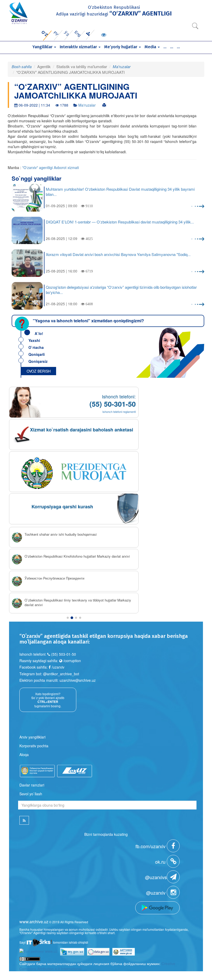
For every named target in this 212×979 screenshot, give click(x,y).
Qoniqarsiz (38, 361)
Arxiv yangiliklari (32, 737)
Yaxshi (34, 340)
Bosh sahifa (22, 66)
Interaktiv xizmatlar (79, 46)
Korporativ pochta (33, 745)
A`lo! (39, 333)
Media (151, 46)
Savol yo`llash (30, 793)
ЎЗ (66, 33)
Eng (78, 33)
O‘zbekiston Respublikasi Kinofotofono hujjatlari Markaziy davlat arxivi (77, 556)
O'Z (44, 33)
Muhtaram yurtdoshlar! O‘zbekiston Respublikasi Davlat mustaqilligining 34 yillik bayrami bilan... (120, 192)
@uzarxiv (156, 892)
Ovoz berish (39, 371)
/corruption (71, 660)
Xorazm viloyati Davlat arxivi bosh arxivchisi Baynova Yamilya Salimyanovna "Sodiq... (118, 254)
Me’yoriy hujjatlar (121, 46)
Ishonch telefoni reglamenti (119, 412)
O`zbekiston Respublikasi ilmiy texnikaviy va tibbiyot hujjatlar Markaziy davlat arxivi (78, 602)
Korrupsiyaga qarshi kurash (62, 506)
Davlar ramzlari (31, 785)
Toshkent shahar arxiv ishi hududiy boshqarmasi (61, 534)
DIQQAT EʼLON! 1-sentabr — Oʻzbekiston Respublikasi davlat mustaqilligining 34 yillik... (120, 221)
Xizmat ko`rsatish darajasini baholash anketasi (81, 429)
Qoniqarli (36, 354)
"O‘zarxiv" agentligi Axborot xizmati (50, 167)
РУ (56, 33)
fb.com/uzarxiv (151, 846)
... (164, 46)
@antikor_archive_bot (61, 673)
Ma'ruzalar (122, 66)
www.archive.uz (33, 922)
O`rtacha (36, 347)
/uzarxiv (57, 667)
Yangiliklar (43, 46)
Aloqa (24, 754)
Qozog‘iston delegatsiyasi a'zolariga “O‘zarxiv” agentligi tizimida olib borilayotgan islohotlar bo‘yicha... (121, 290)
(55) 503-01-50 (63, 654)
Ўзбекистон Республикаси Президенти (54, 578)
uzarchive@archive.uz (77, 680)
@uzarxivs (156, 877)
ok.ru (161, 861)
